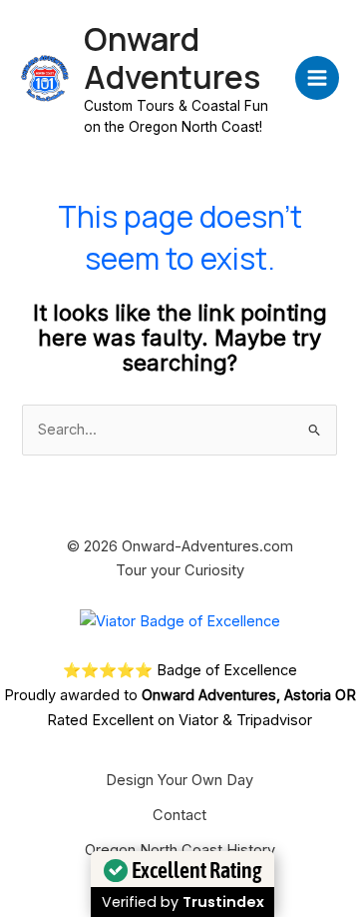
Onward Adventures (172, 58)
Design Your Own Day (179, 780)
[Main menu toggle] (317, 78)
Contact (179, 815)
